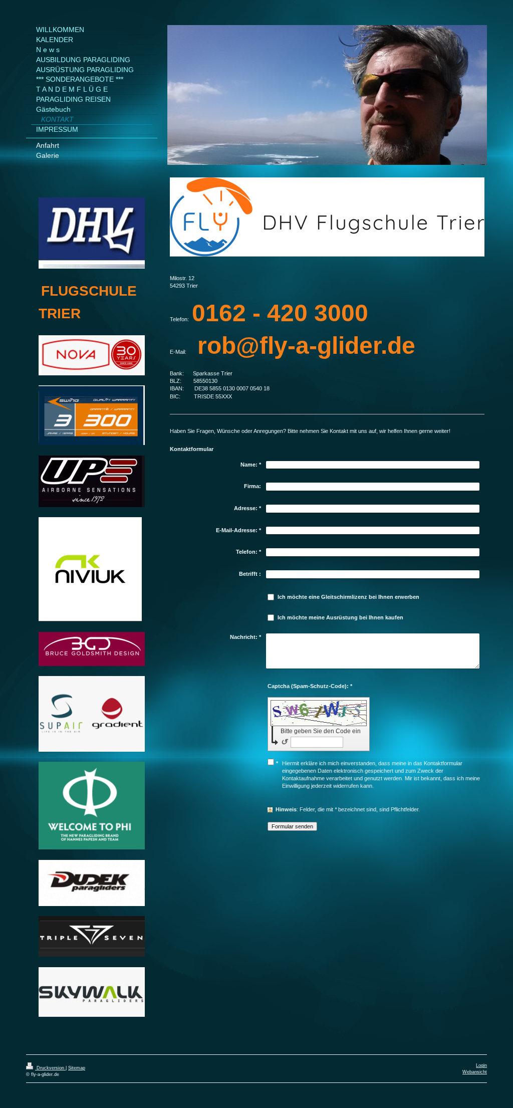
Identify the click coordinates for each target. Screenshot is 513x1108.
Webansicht (474, 1071)
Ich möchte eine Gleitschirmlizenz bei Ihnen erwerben (348, 597)
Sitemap (76, 1067)
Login (481, 1065)
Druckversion (50, 1067)
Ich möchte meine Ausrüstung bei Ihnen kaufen (340, 617)
